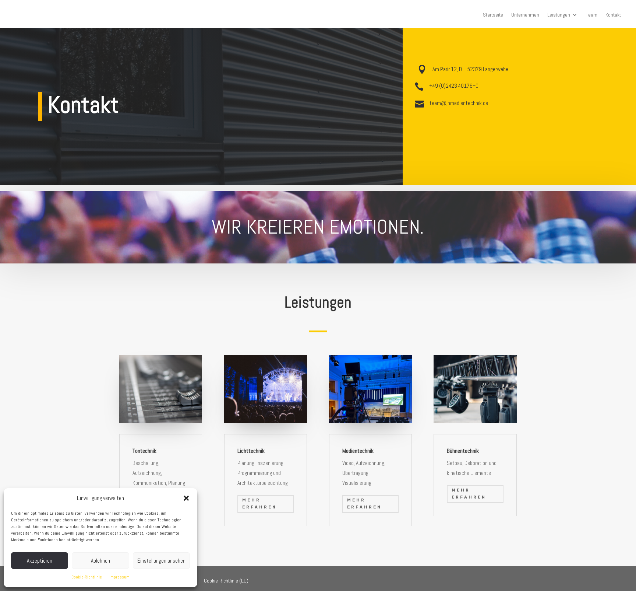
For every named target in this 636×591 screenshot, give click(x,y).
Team (591, 15)
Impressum (119, 577)
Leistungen (558, 15)
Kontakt (613, 15)
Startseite (493, 15)
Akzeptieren (39, 560)
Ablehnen (100, 560)
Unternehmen (525, 15)
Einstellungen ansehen (161, 560)
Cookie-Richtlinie (86, 577)
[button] (186, 498)
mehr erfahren (259, 504)
